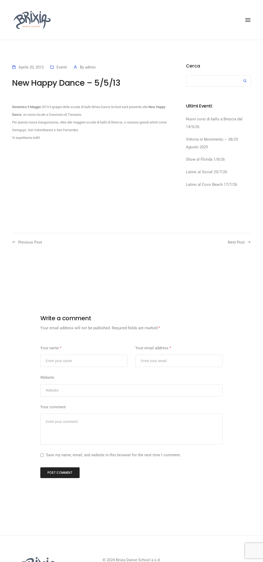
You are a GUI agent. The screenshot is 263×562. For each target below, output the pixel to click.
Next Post (236, 242)
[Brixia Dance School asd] (32, 19)
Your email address (153, 348)
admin (90, 67)
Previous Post (30, 242)
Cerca (193, 66)
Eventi (62, 67)
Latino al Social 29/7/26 (206, 172)
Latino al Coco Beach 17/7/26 (211, 184)
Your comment (53, 407)
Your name (50, 348)
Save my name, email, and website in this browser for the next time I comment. (113, 455)
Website (47, 377)
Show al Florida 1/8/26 (205, 159)
